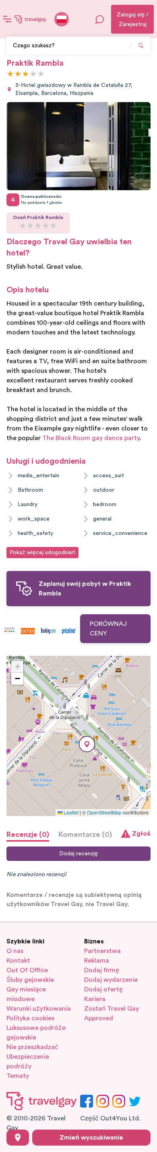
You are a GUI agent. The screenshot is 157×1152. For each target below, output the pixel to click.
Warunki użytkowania (38, 1008)
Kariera (94, 999)
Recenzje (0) (27, 834)
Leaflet (70, 812)
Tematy (17, 1076)
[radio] (10, 74)
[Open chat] (100, 19)
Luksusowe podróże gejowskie (36, 1033)
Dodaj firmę (101, 970)
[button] (86, 744)
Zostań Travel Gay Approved (111, 1013)
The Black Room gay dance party (90, 438)
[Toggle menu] (7, 19)
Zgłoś (141, 833)
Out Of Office (27, 970)
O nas (14, 951)
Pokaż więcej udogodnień (42, 552)
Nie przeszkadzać (32, 1047)
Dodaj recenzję (78, 853)
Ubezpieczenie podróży (27, 1061)
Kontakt (18, 960)
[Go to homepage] (30, 19)
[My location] (17, 1138)
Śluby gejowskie (30, 980)
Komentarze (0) (85, 834)
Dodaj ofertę (103, 989)
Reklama (96, 960)
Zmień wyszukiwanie (91, 1137)
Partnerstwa (102, 951)
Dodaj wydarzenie (111, 980)
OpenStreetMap (104, 812)
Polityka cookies (30, 1018)
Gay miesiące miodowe (26, 994)
